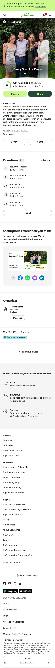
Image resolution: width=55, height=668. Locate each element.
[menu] (50, 14)
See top (46, 160)
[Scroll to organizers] (4, 21)
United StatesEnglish (28, 575)
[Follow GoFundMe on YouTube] (9, 583)
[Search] (4, 14)
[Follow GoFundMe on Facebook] (4, 583)
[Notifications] (44, 14)
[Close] (51, 6)
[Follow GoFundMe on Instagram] (20, 583)
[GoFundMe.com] (27, 14)
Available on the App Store (25, 591)
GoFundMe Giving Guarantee (24, 416)
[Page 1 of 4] (25, 73)
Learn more (40, 6)
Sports (24, 332)
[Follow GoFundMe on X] (14, 583)
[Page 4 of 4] (30, 73)
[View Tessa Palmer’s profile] (5, 309)
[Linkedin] (41, 278)
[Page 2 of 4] (27, 73)
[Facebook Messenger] (34, 278)
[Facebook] (20, 278)
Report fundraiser (29, 352)
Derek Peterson (18, 175)
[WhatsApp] (27, 278)
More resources (10, 562)
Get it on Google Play (10, 591)
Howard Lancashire (19, 167)
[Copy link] (13, 278)
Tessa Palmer (16, 307)
